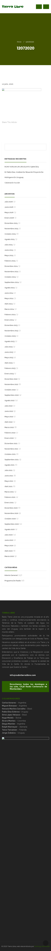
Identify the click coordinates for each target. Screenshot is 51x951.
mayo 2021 (9, 481)
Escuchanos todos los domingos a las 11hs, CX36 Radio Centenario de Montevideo (28, 686)
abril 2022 (9, 422)
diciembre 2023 (11, 325)
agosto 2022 (10, 400)
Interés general (11, 575)
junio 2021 (9, 476)
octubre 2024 (10, 277)
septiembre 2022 (12, 395)
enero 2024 (9, 320)
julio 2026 (9, 202)
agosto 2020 (10, 529)
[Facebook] (2, 125)
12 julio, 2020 (7, 84)
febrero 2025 (10, 261)
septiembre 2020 (12, 524)
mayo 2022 (9, 417)
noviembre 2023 (11, 331)
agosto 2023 (10, 341)
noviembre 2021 (11, 449)
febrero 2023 (10, 368)
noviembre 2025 (11, 229)
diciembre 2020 (11, 508)
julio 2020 (9, 535)
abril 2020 (9, 551)
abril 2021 (9, 486)
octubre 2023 (10, 336)
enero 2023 (9, 374)
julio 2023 (9, 347)
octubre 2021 (10, 454)
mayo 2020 (9, 546)
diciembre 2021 (11, 443)
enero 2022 (9, 438)
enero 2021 (9, 503)
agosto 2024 (10, 288)
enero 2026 (9, 218)
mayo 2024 (9, 298)
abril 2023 (9, 363)
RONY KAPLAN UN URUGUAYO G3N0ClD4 (22, 167)
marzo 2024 (9, 309)
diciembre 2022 (11, 379)
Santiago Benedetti (42, 946)
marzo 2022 (9, 427)
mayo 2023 (9, 357)
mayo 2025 (9, 255)
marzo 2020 (9, 556)
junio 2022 (9, 411)
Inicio (19, 42)
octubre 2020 (10, 519)
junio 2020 (9, 540)
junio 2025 (9, 250)
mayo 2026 (9, 212)
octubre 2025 (10, 234)
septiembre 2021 (12, 460)
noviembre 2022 (11, 384)
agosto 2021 (10, 465)
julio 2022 (9, 406)
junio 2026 (9, 207)
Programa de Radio (13, 581)
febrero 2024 (10, 315)
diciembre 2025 (11, 223)
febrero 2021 (10, 497)
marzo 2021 (9, 492)
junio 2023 (9, 352)
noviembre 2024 (11, 272)
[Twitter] (2, 128)
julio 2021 (9, 470)
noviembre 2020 (11, 513)
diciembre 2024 (11, 266)
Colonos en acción (12, 183)
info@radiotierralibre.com (23, 675)
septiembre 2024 (12, 282)
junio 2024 (9, 293)
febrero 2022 (10, 433)
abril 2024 (9, 304)
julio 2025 (9, 245)
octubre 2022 (10, 390)
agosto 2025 (10, 239)
